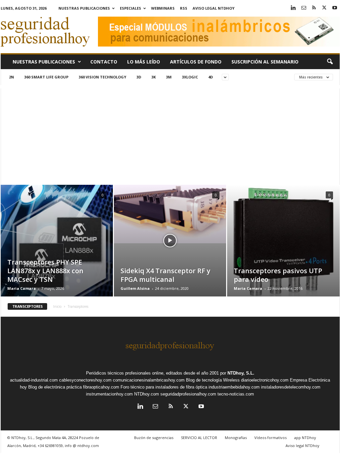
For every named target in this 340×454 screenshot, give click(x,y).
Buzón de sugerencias (153, 437)
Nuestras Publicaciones (84, 8)
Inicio (57, 306)
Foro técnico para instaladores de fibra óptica (164, 387)
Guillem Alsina (135, 288)
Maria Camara (21, 288)
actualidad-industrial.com (34, 380)
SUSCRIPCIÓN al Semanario (264, 61)
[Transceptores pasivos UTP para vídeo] (283, 243)
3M (169, 76)
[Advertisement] (170, 134)
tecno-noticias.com (235, 394)
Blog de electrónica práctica (55, 387)
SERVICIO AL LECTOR (199, 437)
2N (11, 76)
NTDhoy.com (146, 394)
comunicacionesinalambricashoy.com (149, 380)
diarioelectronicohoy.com (265, 380)
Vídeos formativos (270, 437)
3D (138, 76)
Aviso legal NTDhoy (213, 8)
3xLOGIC (190, 76)
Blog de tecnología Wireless (213, 380)
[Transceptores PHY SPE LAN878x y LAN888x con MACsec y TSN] (57, 250)
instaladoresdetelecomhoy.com (290, 387)
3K (153, 76)
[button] (329, 62)
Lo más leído (143, 61)
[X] (324, 8)
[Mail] (304, 8)
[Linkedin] (294, 8)
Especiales (130, 8)
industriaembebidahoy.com (234, 387)
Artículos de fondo (195, 61)
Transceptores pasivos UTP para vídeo (278, 275)
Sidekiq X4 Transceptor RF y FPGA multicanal (166, 275)
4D (210, 76)
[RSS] (314, 8)
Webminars (163, 8)
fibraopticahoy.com (101, 387)
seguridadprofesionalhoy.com (188, 394)
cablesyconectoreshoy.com (85, 380)
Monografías (236, 437)
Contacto (103, 61)
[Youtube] (335, 8)
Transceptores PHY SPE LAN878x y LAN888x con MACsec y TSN (45, 271)
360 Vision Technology (102, 76)
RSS (183, 8)
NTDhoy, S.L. (240, 373)
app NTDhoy (305, 437)
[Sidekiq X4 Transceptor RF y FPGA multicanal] (170, 214)
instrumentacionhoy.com (109, 394)
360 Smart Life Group (46, 76)
